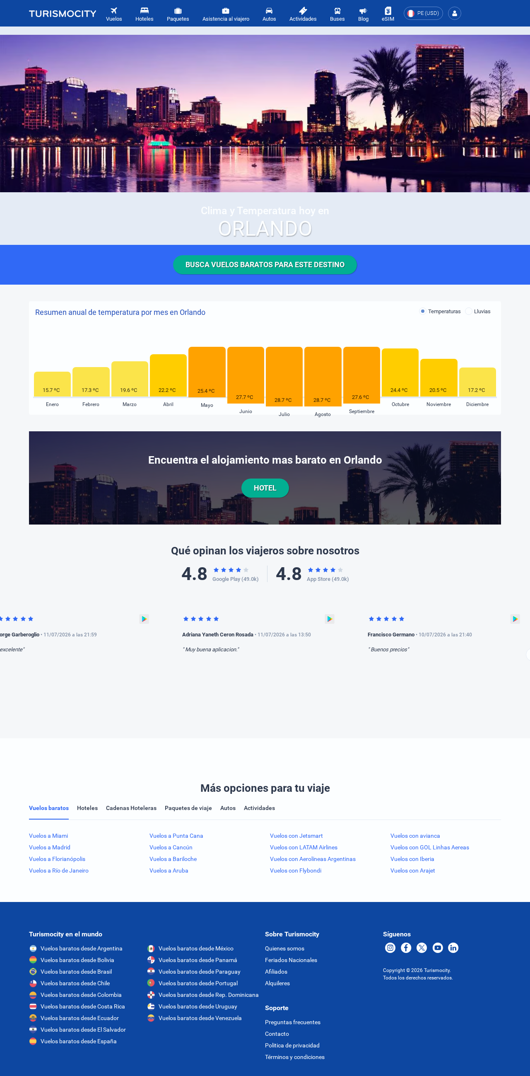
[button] (454, 13)
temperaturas (444, 311)
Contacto (277, 1033)
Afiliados (276, 971)
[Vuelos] (62, 13)
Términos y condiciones (295, 1057)
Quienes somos (284, 948)
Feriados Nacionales (291, 960)
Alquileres (277, 983)
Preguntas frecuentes (292, 1022)
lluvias (482, 311)
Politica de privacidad (292, 1045)
